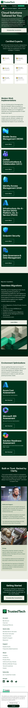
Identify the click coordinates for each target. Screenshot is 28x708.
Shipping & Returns (8, 625)
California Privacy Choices (9, 661)
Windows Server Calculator (10, 631)
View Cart (5, 623)
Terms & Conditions (8, 666)
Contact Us (5, 657)
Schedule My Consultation (14, 30)
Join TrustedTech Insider (9, 674)
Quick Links (6, 629)
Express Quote (6, 646)
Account (5, 618)
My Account (6, 620)
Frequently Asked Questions (10, 649)
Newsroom (5, 640)
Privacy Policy (6, 659)
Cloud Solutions (7, 636)
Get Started (8, 400)
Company (5, 655)
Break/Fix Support (7, 638)
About (4, 652)
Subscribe (6, 672)
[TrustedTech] (8, 2)
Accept (13, 706)
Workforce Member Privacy (10, 664)
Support (5, 644)
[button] (26, 2)
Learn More (8, 144)
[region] (14, 700)
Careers (5, 668)
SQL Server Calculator (8, 633)
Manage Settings (14, 702)
